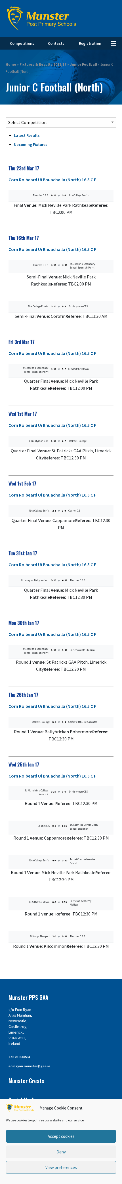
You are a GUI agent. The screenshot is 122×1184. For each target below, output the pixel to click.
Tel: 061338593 (19, 1057)
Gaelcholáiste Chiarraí (83, 649)
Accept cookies (61, 1136)
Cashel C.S (74, 510)
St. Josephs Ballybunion (34, 580)
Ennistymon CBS (78, 306)
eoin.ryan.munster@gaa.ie (29, 1066)
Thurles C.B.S (40, 195)
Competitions (22, 43)
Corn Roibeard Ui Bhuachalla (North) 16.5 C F (52, 179)
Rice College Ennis (78, 195)
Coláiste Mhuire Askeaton (83, 721)
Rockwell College (77, 440)
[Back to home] (41, 18)
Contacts (56, 43)
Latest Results (27, 135)
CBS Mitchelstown (78, 368)
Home (11, 64)
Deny (61, 1152)
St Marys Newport (40, 936)
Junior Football (83, 64)
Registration (90, 43)
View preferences (61, 1167)
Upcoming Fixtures (30, 144)
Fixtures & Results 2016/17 (43, 64)
